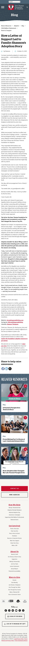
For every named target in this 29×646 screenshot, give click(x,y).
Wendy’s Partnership (14, 561)
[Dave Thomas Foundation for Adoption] (16, 7)
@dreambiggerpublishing (15, 322)
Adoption (16, 26)
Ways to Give (14, 577)
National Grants (14, 519)
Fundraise (14, 536)
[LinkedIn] (13, 610)
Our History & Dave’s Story (14, 556)
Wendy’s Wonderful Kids (14, 507)
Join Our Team (14, 564)
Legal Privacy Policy (19, 639)
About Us (14, 551)
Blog (23, 26)
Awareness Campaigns (14, 515)
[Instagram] (9, 610)
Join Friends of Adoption (14, 585)
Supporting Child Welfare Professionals (14, 517)
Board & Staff (14, 554)
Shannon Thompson (12, 324)
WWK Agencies (14, 494)
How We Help (14, 505)
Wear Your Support (14, 540)
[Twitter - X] (20, 610)
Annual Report (14, 568)
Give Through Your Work (14, 587)
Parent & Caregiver (6, 30)
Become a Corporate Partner (14, 538)
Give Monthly (14, 582)
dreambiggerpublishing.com (15, 320)
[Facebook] (6, 610)
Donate (14, 580)
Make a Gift (14, 545)
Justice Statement (14, 566)
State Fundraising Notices (21, 640)
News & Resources (6, 26)
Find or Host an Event (14, 533)
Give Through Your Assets (14, 589)
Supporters (14, 559)
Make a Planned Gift (14, 592)
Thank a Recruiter (14, 528)
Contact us (14, 488)
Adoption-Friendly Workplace (14, 510)
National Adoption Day (14, 512)
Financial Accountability (14, 571)
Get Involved (14, 526)
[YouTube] (16, 610)
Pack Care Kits (14, 531)
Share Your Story (15, 543)
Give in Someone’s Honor (14, 594)
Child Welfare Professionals (8, 28)
